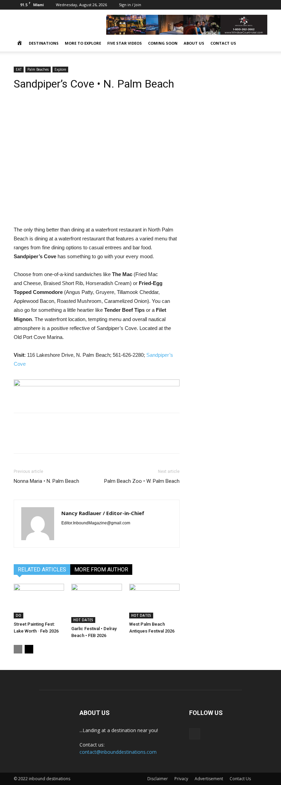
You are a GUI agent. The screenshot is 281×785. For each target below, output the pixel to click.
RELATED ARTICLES (42, 569)
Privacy (181, 779)
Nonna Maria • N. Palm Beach (46, 481)
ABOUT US (194, 43)
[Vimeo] (262, 5)
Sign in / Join (130, 4)
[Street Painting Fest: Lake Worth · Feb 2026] (39, 601)
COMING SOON (163, 43)
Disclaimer (157, 779)
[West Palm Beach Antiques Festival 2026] (154, 601)
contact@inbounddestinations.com (118, 752)
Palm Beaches (38, 69)
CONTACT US (223, 43)
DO (18, 615)
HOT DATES (83, 619)
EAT (19, 69)
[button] (259, 43)
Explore (60, 69)
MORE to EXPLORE (83, 43)
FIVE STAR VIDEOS (124, 43)
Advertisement (209, 779)
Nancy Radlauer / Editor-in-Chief (102, 513)
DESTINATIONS (44, 43)
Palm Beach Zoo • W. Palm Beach (142, 481)
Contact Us (240, 779)
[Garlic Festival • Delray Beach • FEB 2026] (96, 603)
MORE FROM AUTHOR (101, 569)
